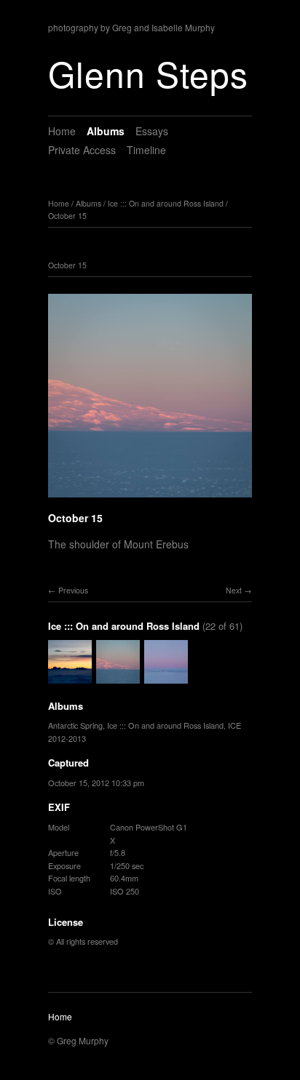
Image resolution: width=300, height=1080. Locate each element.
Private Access (82, 150)
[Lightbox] (150, 499)
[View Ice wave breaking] (70, 676)
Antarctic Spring (75, 725)
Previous (73, 590)
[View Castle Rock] (166, 676)
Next (234, 590)
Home (62, 131)
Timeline (146, 150)
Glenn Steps (148, 73)
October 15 (67, 215)
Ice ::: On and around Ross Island (166, 203)
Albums (106, 131)
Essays (151, 131)
